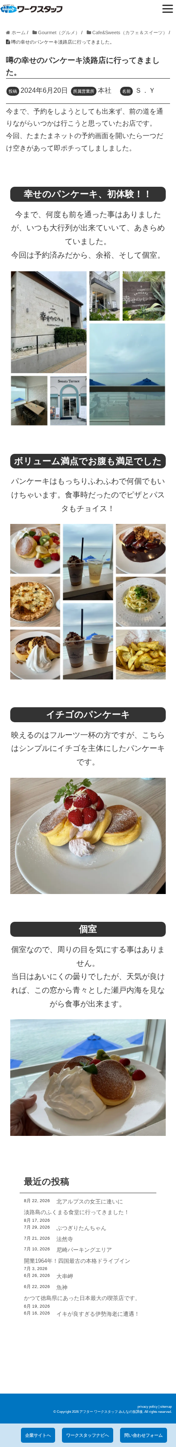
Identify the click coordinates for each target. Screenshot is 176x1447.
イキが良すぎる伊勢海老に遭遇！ (98, 1314)
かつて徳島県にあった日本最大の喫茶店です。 (82, 1298)
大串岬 (64, 1276)
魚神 (61, 1287)
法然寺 (64, 1239)
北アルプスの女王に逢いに (89, 1201)
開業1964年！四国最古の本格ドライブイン (77, 1261)
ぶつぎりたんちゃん (81, 1228)
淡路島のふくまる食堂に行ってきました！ (76, 1212)
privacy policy (148, 1407)
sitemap (166, 1407)
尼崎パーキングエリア (84, 1250)
